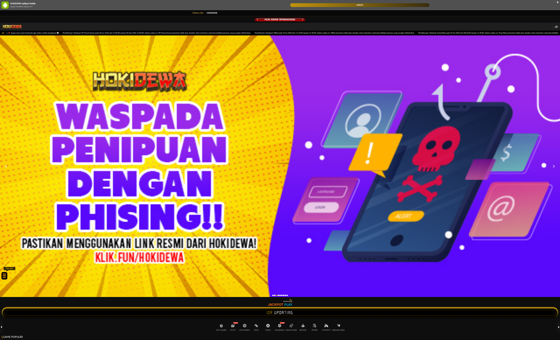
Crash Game (291, 330)
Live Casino (244, 330)
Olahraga (279, 330)
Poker (314, 330)
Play (288, 304)
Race (256, 330)
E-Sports (326, 330)
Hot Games (221, 330)
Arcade (302, 330)
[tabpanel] (280, 166)
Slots (233, 330)
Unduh (360, 5)
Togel (268, 330)
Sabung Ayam (338, 330)
